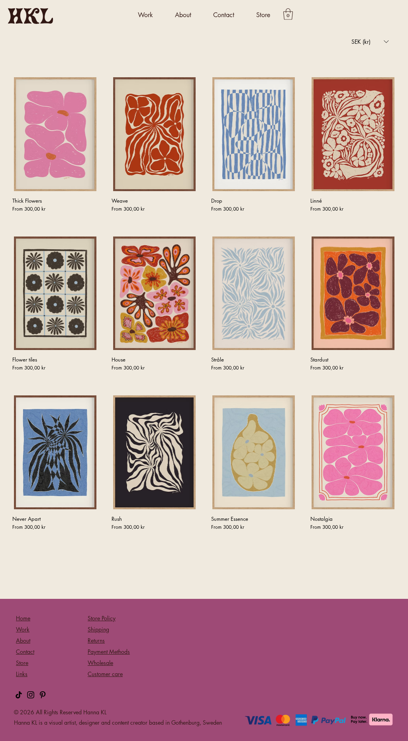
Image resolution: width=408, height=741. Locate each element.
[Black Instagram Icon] (30, 695)
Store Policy (102, 618)
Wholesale (100, 663)
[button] (145, 15)
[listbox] (370, 42)
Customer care (105, 674)
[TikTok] (19, 695)
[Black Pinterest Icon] (42, 695)
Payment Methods (109, 651)
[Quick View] (55, 134)
